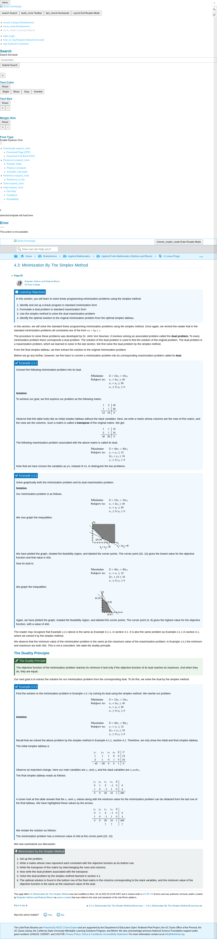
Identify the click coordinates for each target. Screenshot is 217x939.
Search (19, 249)
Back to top (19, 905)
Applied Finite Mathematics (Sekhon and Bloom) (127, 256)
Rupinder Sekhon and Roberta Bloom (42, 281)
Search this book (9, 55)
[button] (12, 195)
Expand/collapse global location (201, 255)
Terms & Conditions (92, 934)
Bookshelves (50, 256)
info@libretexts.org (174, 934)
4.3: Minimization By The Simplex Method (49, 894)
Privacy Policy (73, 934)
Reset (5, 86)
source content (64, 897)
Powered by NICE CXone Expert (60, 927)
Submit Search (10, 65)
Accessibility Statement (115, 934)
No (62, 915)
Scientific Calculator (17, 172)
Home (28, 256)
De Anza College (32, 285)
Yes (50, 915)
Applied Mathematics (79, 256)
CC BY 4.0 (148, 894)
